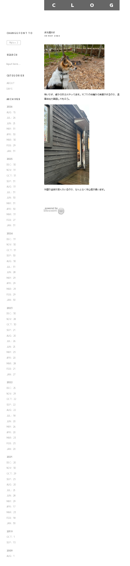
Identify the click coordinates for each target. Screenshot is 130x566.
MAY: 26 (11, 426)
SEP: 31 (11, 181)
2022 (10, 382)
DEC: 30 (11, 164)
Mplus (14, 42)
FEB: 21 (11, 368)
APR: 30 (11, 134)
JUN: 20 (11, 421)
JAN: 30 (11, 300)
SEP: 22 (11, 404)
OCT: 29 (12, 473)
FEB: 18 (11, 518)
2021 (10, 457)
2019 (10, 531)
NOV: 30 (11, 244)
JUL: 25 (11, 490)
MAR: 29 (11, 289)
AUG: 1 (11, 556)
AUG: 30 (11, 261)
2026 (10, 106)
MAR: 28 (11, 363)
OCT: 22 (12, 399)
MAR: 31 (11, 214)
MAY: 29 (11, 278)
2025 (10, 159)
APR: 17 (11, 506)
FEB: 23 (11, 443)
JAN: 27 (11, 374)
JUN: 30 (11, 197)
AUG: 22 (11, 410)
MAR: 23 (11, 437)
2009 (10, 550)
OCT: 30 (12, 324)
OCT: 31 (12, 175)
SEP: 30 (11, 255)
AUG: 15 (11, 112)
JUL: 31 (11, 192)
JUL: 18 (11, 415)
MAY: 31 (11, 128)
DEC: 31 (11, 239)
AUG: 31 (11, 186)
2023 (10, 308)
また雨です (49, 32)
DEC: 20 (11, 462)
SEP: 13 (11, 542)
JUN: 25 (11, 123)
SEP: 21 (11, 330)
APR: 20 (11, 357)
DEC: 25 (11, 388)
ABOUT (11, 83)
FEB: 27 (11, 220)
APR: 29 (11, 283)
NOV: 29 (11, 393)
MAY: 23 (11, 352)
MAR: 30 (11, 139)
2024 (10, 233)
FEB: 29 (11, 145)
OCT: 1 (11, 536)
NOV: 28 (11, 319)
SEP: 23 (11, 479)
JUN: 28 (11, 272)
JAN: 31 (11, 151)
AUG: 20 (11, 335)
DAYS (10, 88)
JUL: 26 (11, 117)
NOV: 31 (11, 170)
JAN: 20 (11, 449)
